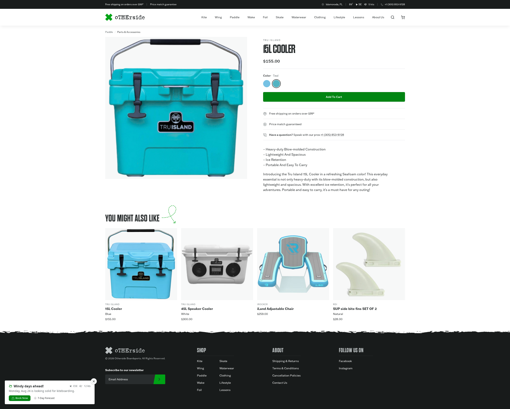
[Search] (393, 17)
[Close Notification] (94, 381)
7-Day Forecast (46, 398)
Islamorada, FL (334, 4)
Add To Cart (334, 97)
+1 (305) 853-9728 (395, 4)
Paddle (234, 17)
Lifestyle (339, 17)
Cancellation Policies (286, 375)
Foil (265, 17)
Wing (218, 17)
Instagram (345, 368)
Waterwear (299, 17)
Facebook (345, 361)
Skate (280, 17)
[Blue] (266, 83)
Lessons (358, 17)
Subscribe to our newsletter (124, 370)
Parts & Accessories (128, 31)
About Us (378, 17)
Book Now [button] (21, 398)
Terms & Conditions (285, 368)
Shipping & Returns (285, 361)
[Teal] (276, 83)
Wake (251, 17)
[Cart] (403, 17)
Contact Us (279, 383)
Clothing (320, 17)
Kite (204, 17)
